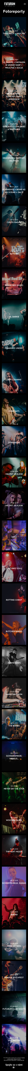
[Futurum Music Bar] (9, 4)
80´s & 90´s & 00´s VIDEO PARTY (10, 1060)
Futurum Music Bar (17, 1058)
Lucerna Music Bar (20, 1060)
